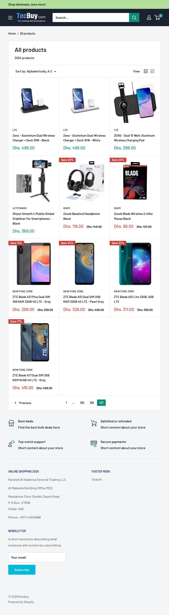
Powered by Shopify (21, 602)
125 (82, 402)
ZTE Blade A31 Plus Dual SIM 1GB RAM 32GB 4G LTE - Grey (32, 299)
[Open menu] (10, 17)
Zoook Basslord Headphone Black (81, 216)
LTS (15, 130)
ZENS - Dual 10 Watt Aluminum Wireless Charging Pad (134, 138)
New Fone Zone (23, 291)
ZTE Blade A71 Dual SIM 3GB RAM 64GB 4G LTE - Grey (31, 377)
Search (97, 479)
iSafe (66, 208)
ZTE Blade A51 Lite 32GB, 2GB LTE (134, 299)
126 (92, 402)
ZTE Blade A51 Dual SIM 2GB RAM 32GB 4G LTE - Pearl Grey (83, 299)
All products (27, 33)
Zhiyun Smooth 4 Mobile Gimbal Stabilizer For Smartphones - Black (33, 218)
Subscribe (21, 570)
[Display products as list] (152, 71)
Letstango (20, 208)
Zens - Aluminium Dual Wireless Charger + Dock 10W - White (84, 138)
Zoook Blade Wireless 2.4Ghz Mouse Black (133, 216)
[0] (157, 17)
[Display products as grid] (146, 71)
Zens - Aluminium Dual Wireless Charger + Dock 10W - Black (34, 138)
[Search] (134, 17)
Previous (25, 403)
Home (12, 33)
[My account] (149, 17)
